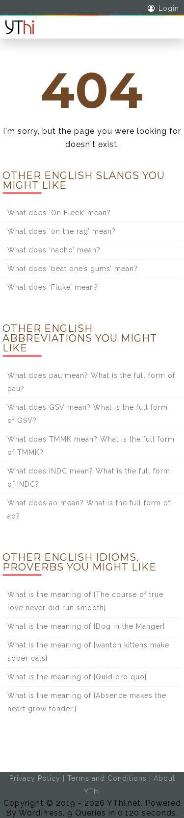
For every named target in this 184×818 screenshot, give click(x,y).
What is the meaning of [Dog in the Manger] (86, 626)
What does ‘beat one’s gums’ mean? (72, 269)
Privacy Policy (34, 778)
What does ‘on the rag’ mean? (61, 231)
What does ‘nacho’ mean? (54, 250)
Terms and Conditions (107, 778)
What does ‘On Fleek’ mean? (59, 213)
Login (168, 8)
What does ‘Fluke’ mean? (52, 287)
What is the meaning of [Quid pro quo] (77, 677)
